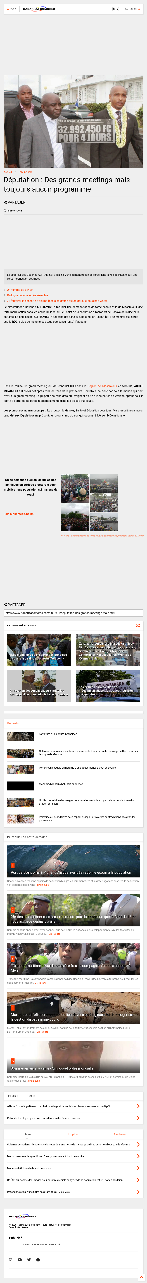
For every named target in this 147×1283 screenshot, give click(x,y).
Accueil (8, 172)
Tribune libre (25, 172)
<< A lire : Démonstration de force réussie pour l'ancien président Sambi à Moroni (102, 535)
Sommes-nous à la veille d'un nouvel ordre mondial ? (52, 1068)
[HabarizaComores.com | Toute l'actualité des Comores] (39, 10)
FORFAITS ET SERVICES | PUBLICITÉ (41, 1244)
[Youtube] (20, 1260)
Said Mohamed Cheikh (19, 514)
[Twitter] (29, 1260)
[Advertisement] (73, 45)
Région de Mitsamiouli (102, 386)
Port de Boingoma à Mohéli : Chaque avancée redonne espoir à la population (71, 872)
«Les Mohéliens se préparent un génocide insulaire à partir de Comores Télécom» (38, 656)
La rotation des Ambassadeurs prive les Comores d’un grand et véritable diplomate (39, 692)
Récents (13, 723)
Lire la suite (43, 885)
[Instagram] (10, 1260)
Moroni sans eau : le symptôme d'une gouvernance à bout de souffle (77, 767)
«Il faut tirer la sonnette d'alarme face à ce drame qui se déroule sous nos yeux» (57, 301)
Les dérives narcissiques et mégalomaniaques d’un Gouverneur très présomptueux (106, 690)
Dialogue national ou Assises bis (27, 295)
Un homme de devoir (20, 289)
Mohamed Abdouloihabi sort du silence (61, 784)
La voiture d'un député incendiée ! (58, 734)
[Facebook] (38, 1260)
